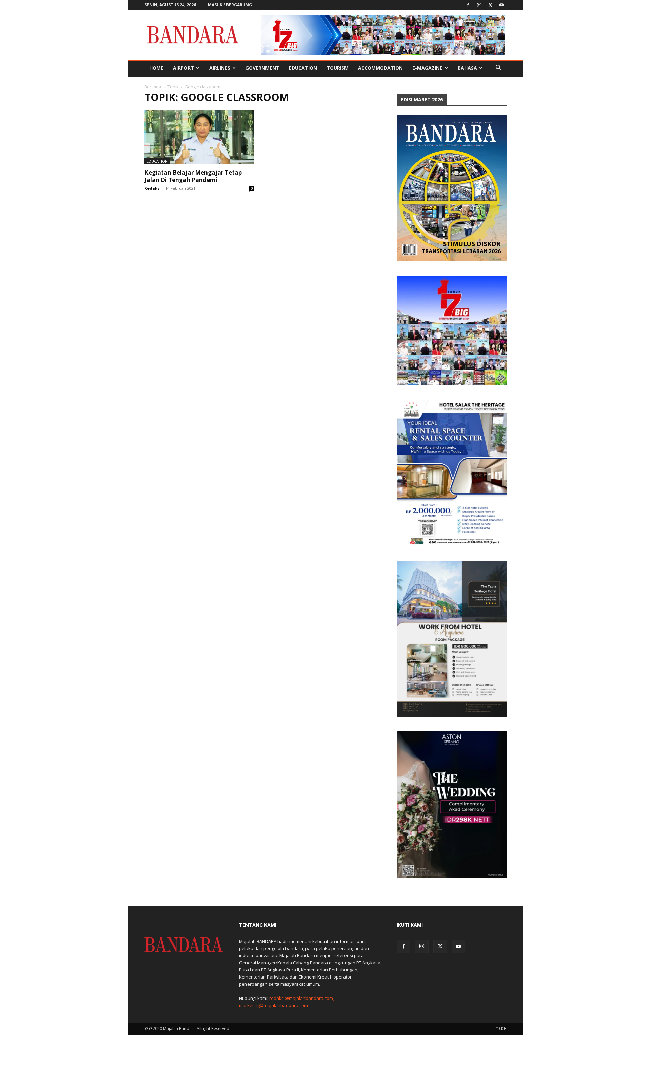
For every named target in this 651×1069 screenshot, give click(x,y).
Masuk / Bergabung (230, 5)
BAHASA (467, 68)
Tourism (338, 68)
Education (303, 68)
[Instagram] (479, 5)
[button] (498, 68)
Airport (183, 68)
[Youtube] (501, 5)
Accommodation (380, 68)
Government (262, 68)
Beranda (152, 87)
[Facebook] (468, 5)
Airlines (219, 68)
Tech (501, 1028)
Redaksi (152, 188)
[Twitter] (490, 5)
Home (156, 68)
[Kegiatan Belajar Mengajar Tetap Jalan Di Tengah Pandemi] (199, 137)
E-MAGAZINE (427, 68)
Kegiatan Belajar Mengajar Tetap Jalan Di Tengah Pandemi (193, 176)
